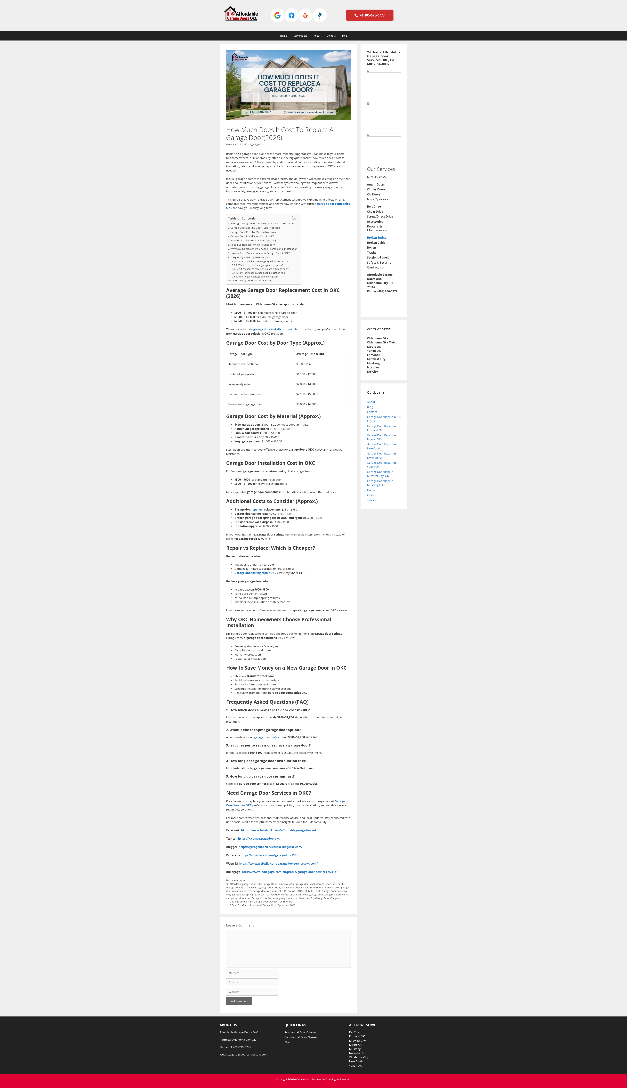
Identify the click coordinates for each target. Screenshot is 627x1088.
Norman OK (356, 1053)
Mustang (355, 1049)
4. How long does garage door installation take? (261, 272)
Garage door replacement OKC (269, 891)
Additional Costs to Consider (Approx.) (253, 240)
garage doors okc (240, 898)
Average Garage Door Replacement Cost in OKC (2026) (262, 223)
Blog (344, 35)
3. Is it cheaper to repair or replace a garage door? (262, 268)
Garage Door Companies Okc (278, 883)
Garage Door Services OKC (312, 1079)
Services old (300, 35)
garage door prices (269, 887)
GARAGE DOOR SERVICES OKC (304, 891)
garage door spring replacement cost (287, 894)
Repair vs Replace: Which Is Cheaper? (252, 244)
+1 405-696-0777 (240, 1047)
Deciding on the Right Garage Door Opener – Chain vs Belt (262, 901)
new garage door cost (285, 898)
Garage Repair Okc (262, 898)
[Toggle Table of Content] (293, 218)
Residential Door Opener (300, 1032)
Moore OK (355, 1045)
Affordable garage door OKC (245, 883)
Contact (331, 35)
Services (372, 500)
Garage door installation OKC (242, 887)
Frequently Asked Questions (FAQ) (250, 257)
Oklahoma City (358, 1057)
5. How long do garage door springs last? (257, 276)
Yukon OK (355, 1065)
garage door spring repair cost (248, 894)
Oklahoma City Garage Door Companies (320, 898)
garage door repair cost (295, 887)
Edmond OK (357, 1036)
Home (283, 35)
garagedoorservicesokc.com (249, 1054)
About (317, 35)
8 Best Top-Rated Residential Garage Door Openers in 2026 (262, 905)
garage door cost (305, 883)
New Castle (356, 1061)
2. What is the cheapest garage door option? (259, 265)
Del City (354, 1032)
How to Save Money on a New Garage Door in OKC (260, 253)
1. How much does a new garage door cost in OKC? (263, 261)
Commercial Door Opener (300, 1037)
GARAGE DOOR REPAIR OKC (324, 887)
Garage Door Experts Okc (330, 883)
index (370, 495)
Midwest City (357, 1040)
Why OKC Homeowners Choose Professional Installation (263, 248)
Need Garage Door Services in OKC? (253, 280)
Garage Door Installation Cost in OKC (252, 236)
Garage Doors (237, 880)
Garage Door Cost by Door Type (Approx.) (255, 227)
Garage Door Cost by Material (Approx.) (253, 232)
